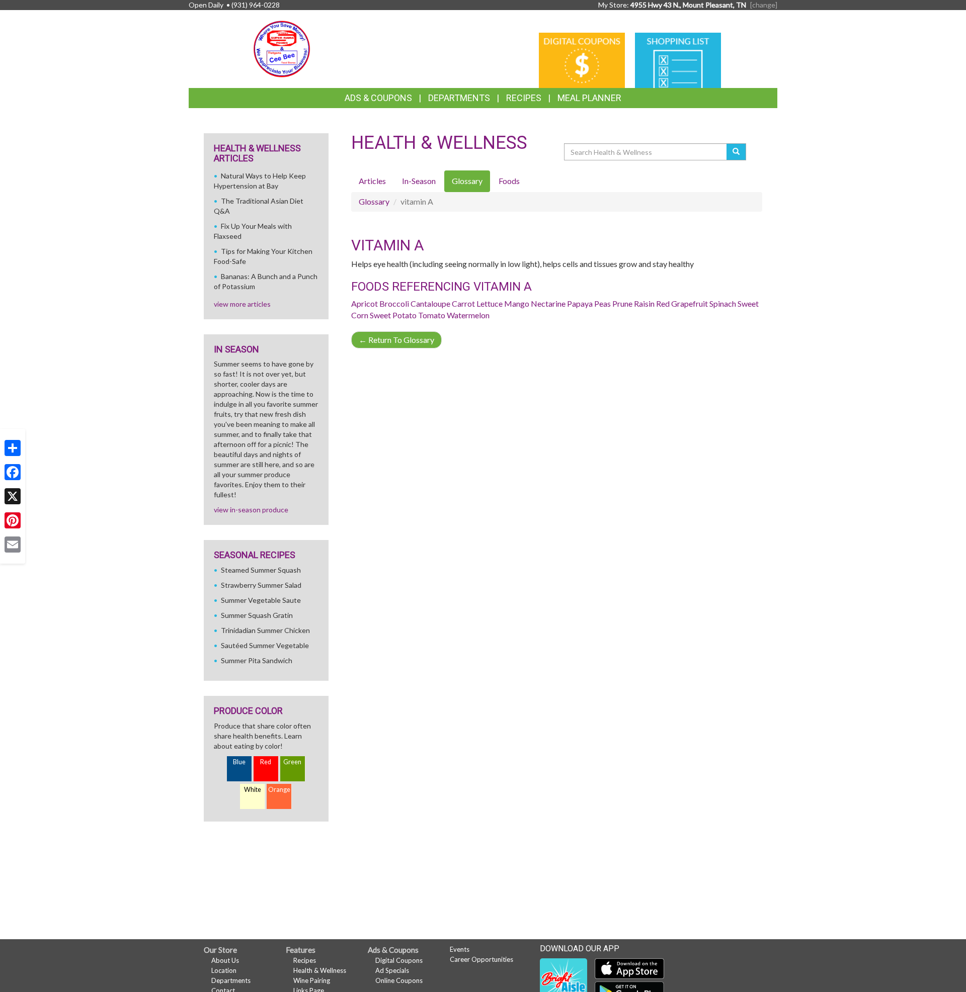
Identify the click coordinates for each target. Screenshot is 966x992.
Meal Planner (589, 98)
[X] (13, 496)
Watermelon (468, 315)
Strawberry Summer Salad (261, 585)
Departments (231, 980)
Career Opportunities (481, 959)
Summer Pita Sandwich (256, 660)
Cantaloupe (430, 303)
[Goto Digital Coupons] (582, 59)
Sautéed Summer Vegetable (265, 645)
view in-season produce (251, 509)
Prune (622, 303)
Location (223, 970)
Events (459, 949)
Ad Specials (392, 970)
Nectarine (548, 303)
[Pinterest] (13, 520)
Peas (602, 303)
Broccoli (394, 303)
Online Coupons (399, 980)
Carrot (463, 303)
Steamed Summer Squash (261, 570)
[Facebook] (13, 472)
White (252, 789)
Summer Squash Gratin (257, 615)
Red (265, 762)
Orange (279, 789)
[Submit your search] (736, 151)
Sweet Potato (393, 315)
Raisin (644, 303)
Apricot (364, 303)
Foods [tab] (509, 181)
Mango (516, 303)
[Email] (13, 544)
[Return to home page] (281, 48)
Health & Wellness (319, 970)
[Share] (13, 448)
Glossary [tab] (467, 181)
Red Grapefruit (682, 303)
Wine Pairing (311, 980)
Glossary (374, 201)
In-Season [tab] (419, 181)
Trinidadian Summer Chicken (265, 630)
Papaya (580, 303)
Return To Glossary (396, 339)
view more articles (242, 304)
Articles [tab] (372, 181)
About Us (225, 960)
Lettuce (489, 303)
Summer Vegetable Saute (261, 600)
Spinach (722, 303)
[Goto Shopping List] (678, 59)
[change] (763, 5)
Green (292, 762)
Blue (239, 762)
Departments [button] (459, 98)
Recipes (523, 98)
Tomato (431, 315)
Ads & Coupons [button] (378, 98)
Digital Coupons (399, 960)
